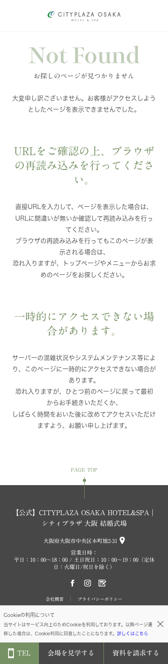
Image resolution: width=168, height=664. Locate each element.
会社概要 (55, 599)
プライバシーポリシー (100, 599)
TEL (23, 653)
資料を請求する (135, 653)
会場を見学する (71, 653)
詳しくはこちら (132, 633)
